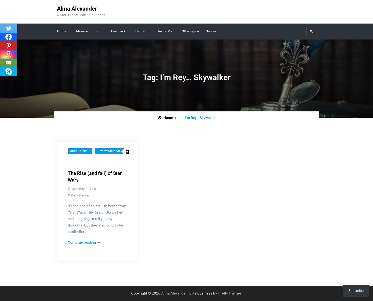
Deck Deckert (80, 195)
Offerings (189, 31)
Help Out (142, 31)
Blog (98, 31)
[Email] (8, 63)
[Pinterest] (8, 45)
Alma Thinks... (80, 151)
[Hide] (1, 80)
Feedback (118, 31)
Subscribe (356, 291)
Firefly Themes (230, 293)
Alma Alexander (77, 8)
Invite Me (165, 31)
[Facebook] (8, 37)
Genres (211, 31)
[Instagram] (8, 54)
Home (61, 31)
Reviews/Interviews (111, 151)
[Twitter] (8, 28)
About (80, 31)
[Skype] (8, 71)
